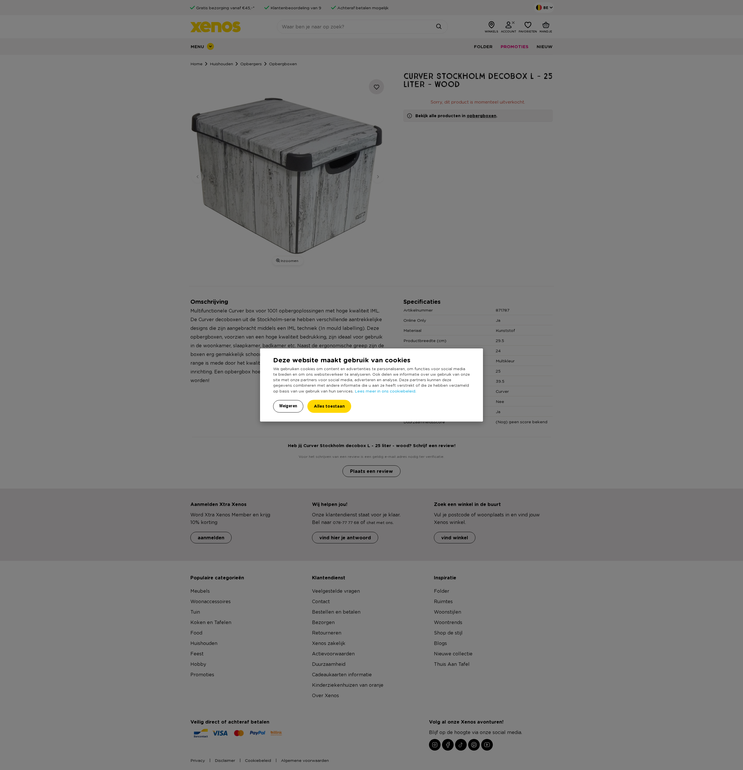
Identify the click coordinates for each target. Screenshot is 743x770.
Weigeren (288, 406)
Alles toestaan (329, 406)
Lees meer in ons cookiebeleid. (385, 390)
